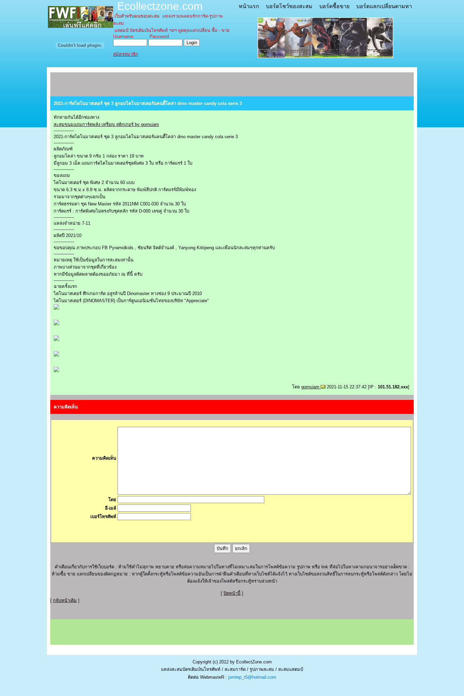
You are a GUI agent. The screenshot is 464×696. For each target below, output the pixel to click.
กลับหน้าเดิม (65, 600)
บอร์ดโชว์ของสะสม (289, 6)
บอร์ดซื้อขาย (334, 6)
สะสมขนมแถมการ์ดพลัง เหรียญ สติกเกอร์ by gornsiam (106, 124)
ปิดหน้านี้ (232, 593)
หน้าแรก (249, 6)
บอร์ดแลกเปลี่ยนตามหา (384, 6)
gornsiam (311, 386)
